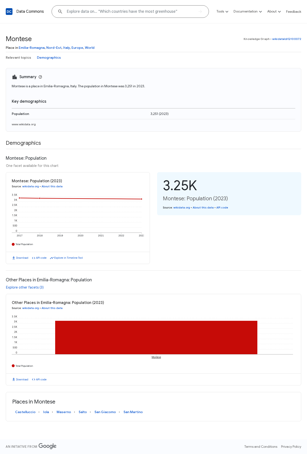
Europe (77, 47)
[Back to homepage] (9, 11)
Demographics (49, 57)
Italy (66, 47)
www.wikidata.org (24, 124)
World (89, 47)
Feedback (293, 11)
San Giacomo (105, 412)
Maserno (64, 412)
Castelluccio (25, 412)
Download (22, 257)
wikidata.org (30, 186)
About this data (52, 186)
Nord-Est (53, 47)
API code (41, 257)
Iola (46, 412)
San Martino (133, 412)
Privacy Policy (291, 446)
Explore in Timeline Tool (68, 257)
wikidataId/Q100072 (286, 39)
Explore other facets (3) (25, 287)
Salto (83, 412)
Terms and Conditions (260, 446)
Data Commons (30, 11)
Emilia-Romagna (32, 47)
